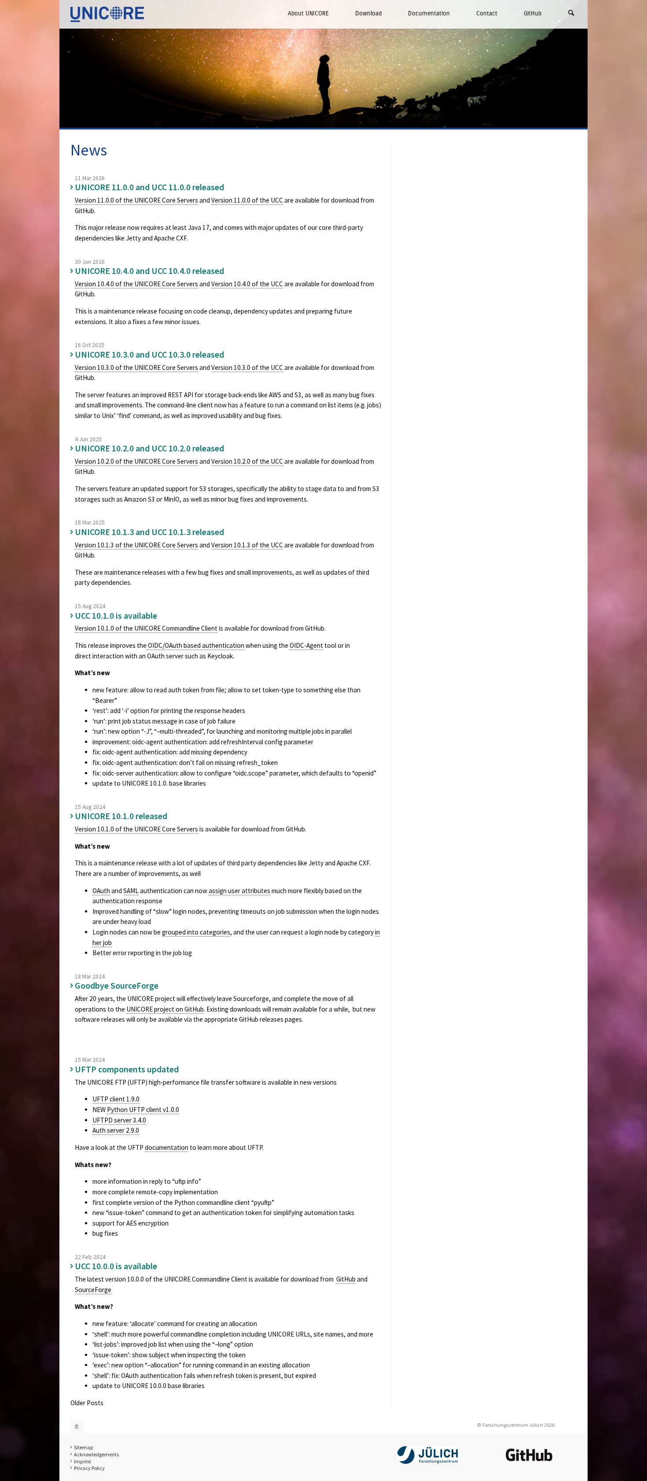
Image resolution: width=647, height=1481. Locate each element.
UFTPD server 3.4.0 (119, 1120)
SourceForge (93, 1289)
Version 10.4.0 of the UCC (247, 284)
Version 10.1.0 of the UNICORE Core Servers (136, 829)
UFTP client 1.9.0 (116, 1099)
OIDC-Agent (306, 645)
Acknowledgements (96, 1454)
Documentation (429, 13)
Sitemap (83, 1447)
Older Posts (86, 1403)
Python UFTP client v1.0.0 (143, 1109)
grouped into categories (196, 932)
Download (368, 13)
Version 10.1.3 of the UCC (247, 545)
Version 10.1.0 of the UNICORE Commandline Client (146, 628)
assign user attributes (239, 890)
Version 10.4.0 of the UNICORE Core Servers (136, 284)
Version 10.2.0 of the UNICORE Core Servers (136, 461)
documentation (166, 1147)
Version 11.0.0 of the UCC (247, 200)
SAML (131, 890)
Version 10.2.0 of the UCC (247, 461)
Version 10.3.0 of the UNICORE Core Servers (136, 367)
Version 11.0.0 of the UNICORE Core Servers (136, 200)
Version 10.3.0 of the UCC (247, 367)
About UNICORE (308, 13)
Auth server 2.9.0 (115, 1130)
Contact (486, 13)
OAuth (101, 890)
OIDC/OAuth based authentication (195, 645)
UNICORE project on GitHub (165, 1009)
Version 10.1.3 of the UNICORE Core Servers (136, 545)
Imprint (82, 1461)
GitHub (532, 13)
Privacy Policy (89, 1468)
